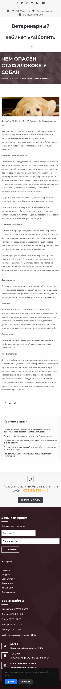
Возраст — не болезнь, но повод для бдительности (28, 436)
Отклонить (26, 681)
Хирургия (6, 574)
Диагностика (7, 583)
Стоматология (8, 578)
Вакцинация (7, 587)
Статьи (15, 78)
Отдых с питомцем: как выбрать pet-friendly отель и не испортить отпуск (30, 448)
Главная (4, 78)
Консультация (8, 592)
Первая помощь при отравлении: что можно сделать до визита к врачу (30, 441)
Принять (11, 681)
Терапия (5, 570)
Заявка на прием (30, 500)
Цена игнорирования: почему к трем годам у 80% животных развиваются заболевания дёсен (27, 430)
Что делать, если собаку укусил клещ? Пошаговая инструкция (27, 454)
